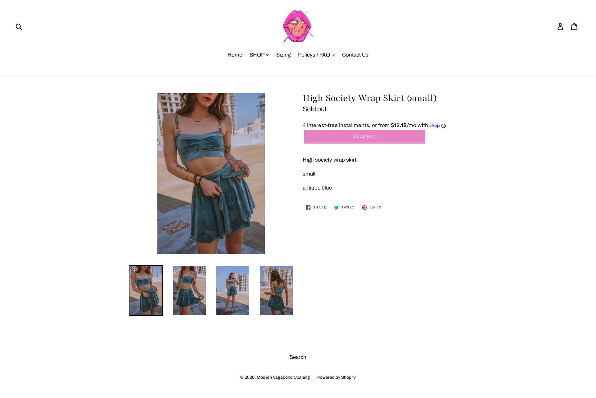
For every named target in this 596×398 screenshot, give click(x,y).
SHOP (257, 55)
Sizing (283, 55)
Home (235, 55)
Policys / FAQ (314, 55)
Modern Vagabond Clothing (283, 377)
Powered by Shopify (336, 377)
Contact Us (355, 55)
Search (298, 357)
